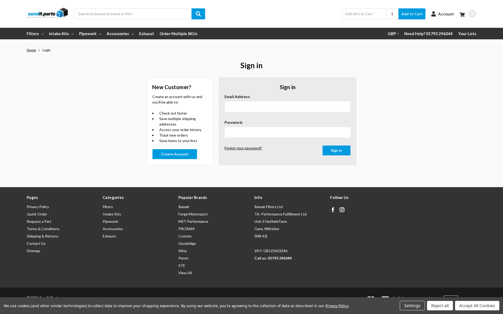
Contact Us (36, 243)
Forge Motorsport (193, 214)
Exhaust (146, 33)
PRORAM (186, 228)
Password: (234, 122)
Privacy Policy (38, 206)
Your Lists (467, 33)
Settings (412, 305)
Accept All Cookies (477, 305)
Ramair (183, 206)
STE (181, 265)
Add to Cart (412, 14)
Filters (33, 33)
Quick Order (37, 214)
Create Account (175, 154)
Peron (183, 258)
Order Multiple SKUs (178, 33)
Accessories (118, 33)
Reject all (440, 305)
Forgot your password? (243, 148)
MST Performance (193, 221)
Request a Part (39, 221)
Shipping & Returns (42, 236)
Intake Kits (59, 33)
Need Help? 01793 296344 (428, 33)
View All (185, 272)
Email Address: (237, 96)
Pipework (87, 33)
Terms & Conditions (43, 228)
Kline (182, 250)
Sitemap (33, 250)
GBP (392, 33)
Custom (185, 236)
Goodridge (187, 243)
